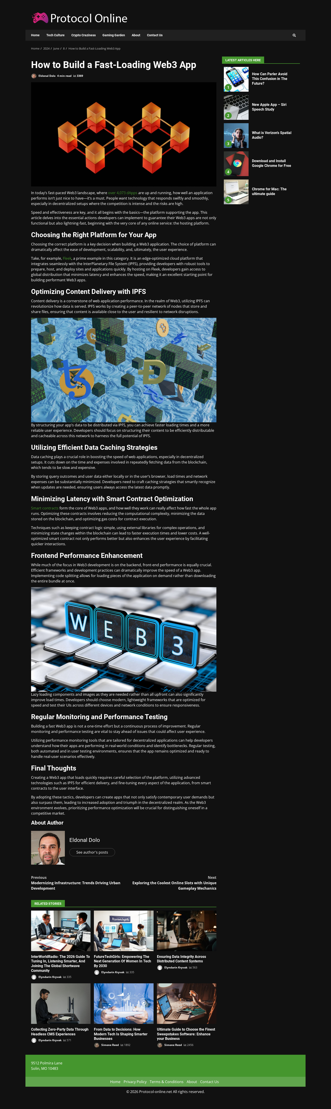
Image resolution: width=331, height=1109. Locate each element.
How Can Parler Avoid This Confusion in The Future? (236, 79)
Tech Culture (55, 35)
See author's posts (92, 852)
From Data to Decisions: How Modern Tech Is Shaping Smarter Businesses (123, 1003)
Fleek (67, 258)
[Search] (294, 35)
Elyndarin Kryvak (49, 977)
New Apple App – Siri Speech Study (236, 107)
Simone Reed (110, 1045)
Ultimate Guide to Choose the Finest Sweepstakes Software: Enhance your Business (186, 1003)
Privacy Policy (135, 1081)
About (136, 35)
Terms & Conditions (167, 1081)
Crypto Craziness (83, 35)
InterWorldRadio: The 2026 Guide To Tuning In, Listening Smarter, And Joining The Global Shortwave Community (61, 931)
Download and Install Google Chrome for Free (236, 163)
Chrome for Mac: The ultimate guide (236, 192)
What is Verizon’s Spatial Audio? (236, 135)
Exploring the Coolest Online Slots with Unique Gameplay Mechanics (174, 883)
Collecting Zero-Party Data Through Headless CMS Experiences (61, 1003)
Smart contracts (45, 508)
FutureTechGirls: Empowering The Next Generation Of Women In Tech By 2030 (123, 931)
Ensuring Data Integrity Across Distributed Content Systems (186, 931)
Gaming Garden (113, 35)
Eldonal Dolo (46, 76)
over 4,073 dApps (122, 192)
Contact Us (155, 35)
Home (35, 35)
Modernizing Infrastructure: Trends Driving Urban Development (75, 883)
